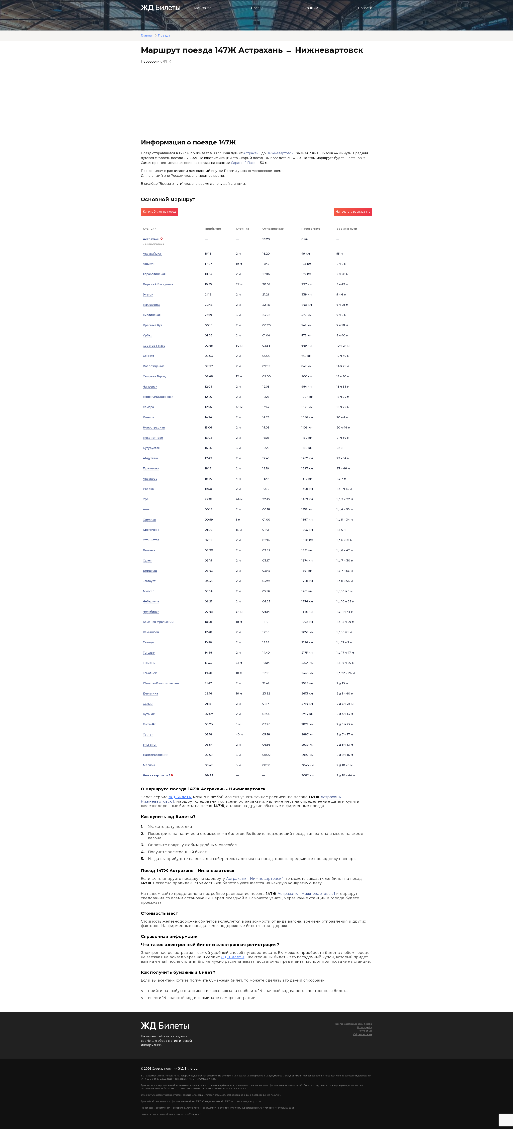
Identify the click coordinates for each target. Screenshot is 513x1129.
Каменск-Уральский (158, 622)
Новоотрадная (154, 427)
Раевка (148, 489)
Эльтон (148, 294)
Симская (149, 519)
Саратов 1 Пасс (243, 163)
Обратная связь (362, 1034)
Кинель (148, 417)
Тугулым (149, 652)
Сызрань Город (154, 376)
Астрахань (252, 153)
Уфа (145, 499)
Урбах (147, 335)
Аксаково (150, 478)
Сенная (148, 356)
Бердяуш (150, 571)
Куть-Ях (149, 714)
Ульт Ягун (150, 744)
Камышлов (151, 632)
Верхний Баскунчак (158, 284)
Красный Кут (152, 325)
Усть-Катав (151, 540)
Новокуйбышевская (158, 397)
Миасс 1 (149, 591)
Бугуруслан (151, 448)
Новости (365, 8)
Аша (146, 509)
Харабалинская (154, 274)
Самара (148, 407)
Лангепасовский (155, 755)
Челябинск (151, 611)
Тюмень (149, 663)
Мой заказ (202, 8)
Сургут (148, 734)
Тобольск (150, 673)
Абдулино (150, 458)
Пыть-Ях (149, 724)
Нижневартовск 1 (281, 153)
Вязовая (149, 550)
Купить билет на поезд (159, 211)
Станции (310, 8)
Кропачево (151, 530)
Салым (147, 704)
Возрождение (154, 366)
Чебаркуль (151, 601)
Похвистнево (153, 438)
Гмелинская (152, 315)
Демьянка (150, 693)
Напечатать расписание (353, 211)
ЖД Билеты (180, 797)
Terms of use (365, 1030)
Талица (148, 642)
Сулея (147, 560)
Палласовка (151, 305)
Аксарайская (152, 253)
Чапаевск (150, 386)
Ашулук (149, 264)
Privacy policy (364, 1027)
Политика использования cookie (353, 1023)
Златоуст (149, 581)
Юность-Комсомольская (161, 683)
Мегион (149, 765)
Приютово (151, 468)
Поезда (257, 8)
